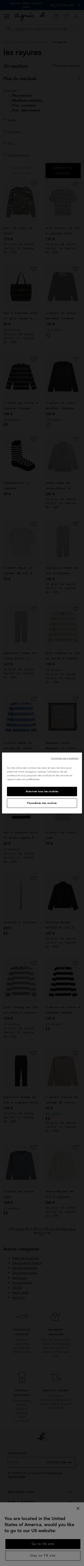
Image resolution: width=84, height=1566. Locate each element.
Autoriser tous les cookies (42, 791)
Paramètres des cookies (42, 803)
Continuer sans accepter (64, 758)
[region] (42, 783)
